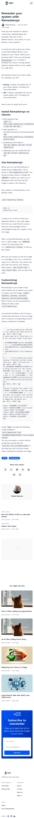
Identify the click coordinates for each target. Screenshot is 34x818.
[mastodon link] (8, 816)
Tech (4, 458)
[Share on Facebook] (5, 469)
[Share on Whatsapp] (23, 469)
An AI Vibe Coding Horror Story (13, 639)
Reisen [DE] (5, 789)
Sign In (19, 795)
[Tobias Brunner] (2, 24)
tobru (3, 805)
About (19, 786)
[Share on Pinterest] (17, 469)
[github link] (11, 816)
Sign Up (19, 792)
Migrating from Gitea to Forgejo (14, 667)
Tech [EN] (4, 786)
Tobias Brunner (10, 25)
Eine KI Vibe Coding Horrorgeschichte (16, 611)
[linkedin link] (14, 816)
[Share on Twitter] (11, 469)
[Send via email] (14, 474)
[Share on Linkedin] (28, 469)
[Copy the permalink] (20, 474)
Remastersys (6, 60)
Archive (19, 789)
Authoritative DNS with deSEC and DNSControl (15, 696)
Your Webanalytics (7, 809)
